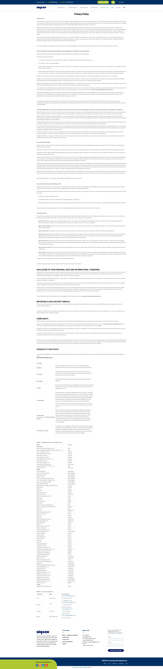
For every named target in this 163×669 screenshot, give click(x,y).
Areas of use (104, 7)
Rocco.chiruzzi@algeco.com (68, 595)
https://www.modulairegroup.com (45, 357)
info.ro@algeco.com (86, 636)
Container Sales (84, 7)
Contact (118, 7)
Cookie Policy (65, 637)
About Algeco (61, 7)
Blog (112, 7)
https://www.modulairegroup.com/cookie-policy (102, 89)
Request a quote (103, 2)
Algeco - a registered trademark (70, 635)
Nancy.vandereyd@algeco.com (69, 615)
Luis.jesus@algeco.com (67, 608)
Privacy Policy (65, 639)
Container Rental (72, 7)
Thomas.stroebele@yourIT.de (68, 602)
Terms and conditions (67, 641)
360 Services (94, 7)
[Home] (41, 7)
